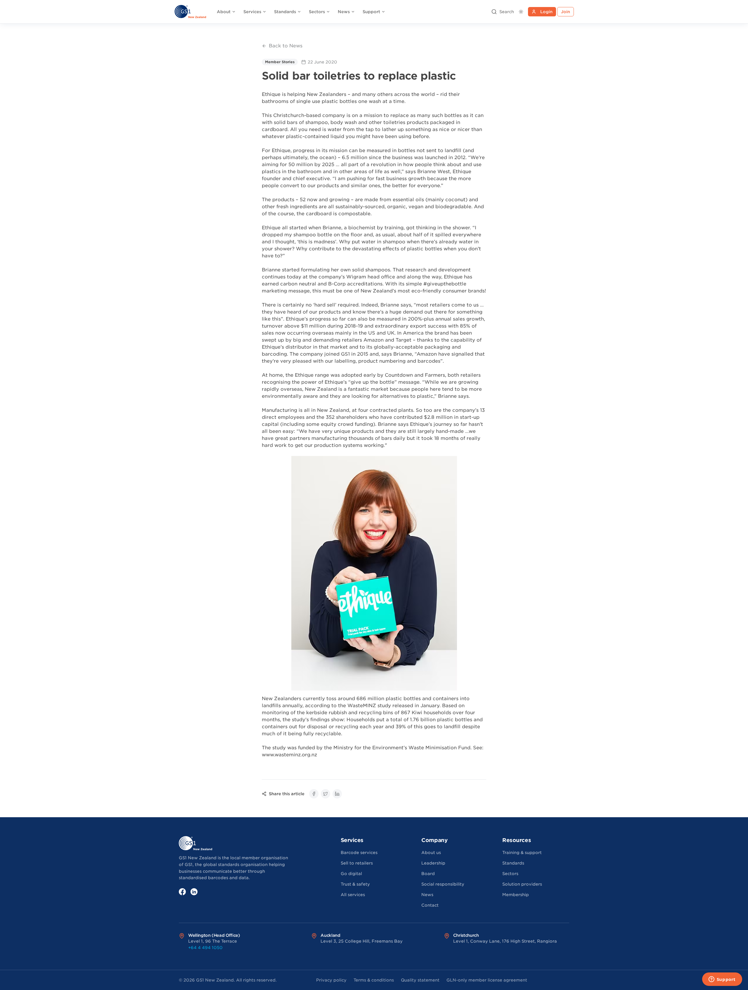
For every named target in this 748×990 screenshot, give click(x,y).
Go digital (351, 873)
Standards (285, 11)
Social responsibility (442, 884)
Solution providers (522, 884)
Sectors (317, 11)
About (224, 11)
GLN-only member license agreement (486, 980)
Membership (515, 894)
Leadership (433, 863)
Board (428, 873)
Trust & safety (355, 884)
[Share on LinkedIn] (337, 793)
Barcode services (359, 852)
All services (353, 894)
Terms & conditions (374, 980)
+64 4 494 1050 (205, 947)
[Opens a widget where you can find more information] (722, 979)
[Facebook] (182, 891)
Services (252, 11)
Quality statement (420, 980)
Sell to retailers (357, 863)
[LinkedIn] (194, 891)
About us (431, 852)
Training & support (522, 852)
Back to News (285, 46)
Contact (430, 905)
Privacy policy (331, 980)
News (344, 11)
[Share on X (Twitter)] (325, 793)
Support (371, 11)
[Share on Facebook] (313, 793)
